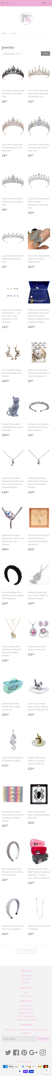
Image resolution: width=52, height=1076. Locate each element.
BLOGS (26, 983)
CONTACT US (26, 996)
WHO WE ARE (26, 976)
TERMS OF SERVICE (26, 1016)
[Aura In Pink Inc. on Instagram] (43, 1054)
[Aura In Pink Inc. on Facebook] (16, 1054)
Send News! (43, 1039)
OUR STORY (26, 979)
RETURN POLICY (26, 1006)
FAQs (26, 992)
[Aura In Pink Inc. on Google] (33, 1054)
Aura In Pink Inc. (27, 1062)
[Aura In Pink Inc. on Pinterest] (24, 1054)
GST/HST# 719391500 (26, 1020)
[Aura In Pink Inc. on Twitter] (8, 1054)
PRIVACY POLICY (26, 1013)
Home (4, 33)
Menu (7, 3)
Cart (48, 3)
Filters (45, 53)
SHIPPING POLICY (26, 1009)
